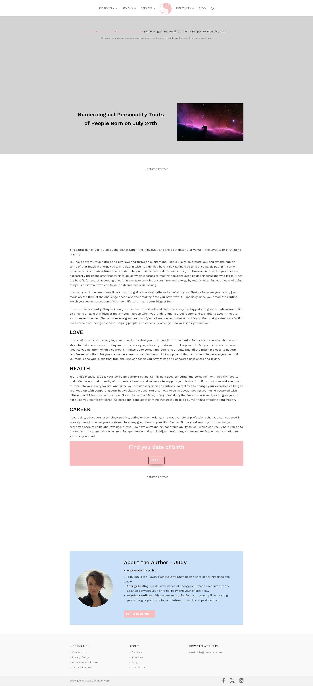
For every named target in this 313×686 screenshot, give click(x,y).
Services (146, 8)
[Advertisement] (156, 67)
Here (154, 460)
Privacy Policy (80, 657)
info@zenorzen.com (209, 652)
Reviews (128, 8)
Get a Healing (137, 614)
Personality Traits (129, 31)
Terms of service (82, 667)
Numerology (106, 31)
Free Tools (183, 8)
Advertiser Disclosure (85, 662)
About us (137, 657)
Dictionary (106, 8)
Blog (202, 8)
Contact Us (79, 652)
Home (91, 31)
